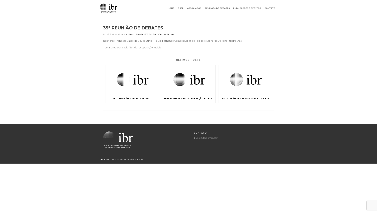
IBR (109, 34)
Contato (269, 8)
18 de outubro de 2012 (136, 34)
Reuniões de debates (217, 8)
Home (171, 8)
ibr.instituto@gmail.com (206, 138)
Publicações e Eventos (247, 8)
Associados (194, 8)
